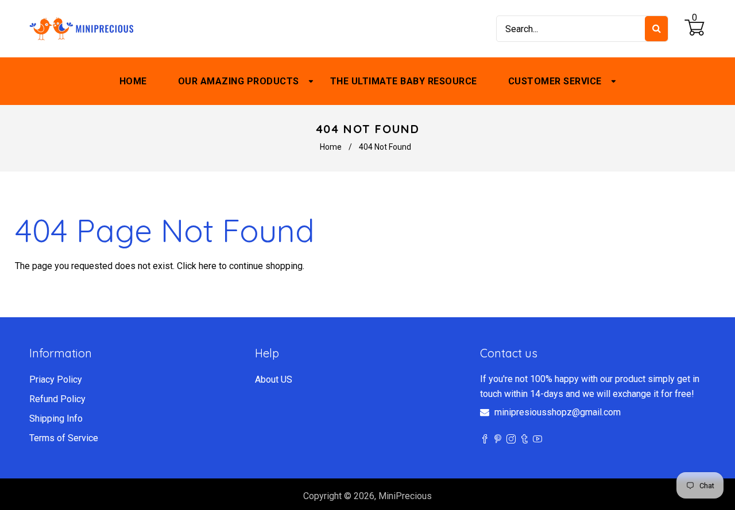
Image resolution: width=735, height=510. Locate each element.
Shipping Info (56, 418)
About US (273, 379)
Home (331, 146)
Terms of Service (63, 438)
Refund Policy (57, 399)
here (207, 265)
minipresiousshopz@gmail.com (557, 412)
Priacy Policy (55, 379)
